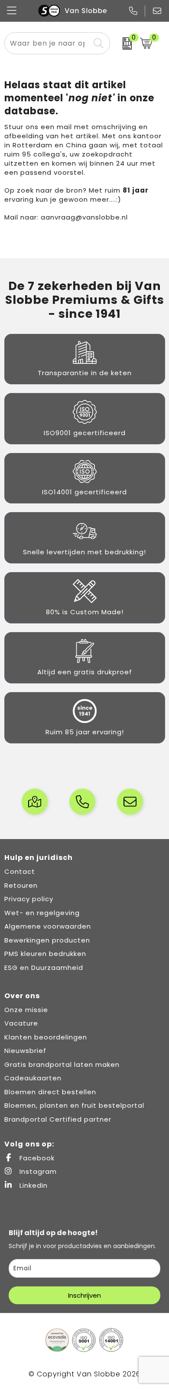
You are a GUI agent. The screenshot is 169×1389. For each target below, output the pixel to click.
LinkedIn (32, 1185)
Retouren (21, 885)
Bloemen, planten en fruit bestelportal (74, 1105)
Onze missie (26, 1009)
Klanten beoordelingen (45, 1037)
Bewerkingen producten (47, 940)
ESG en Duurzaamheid (43, 967)
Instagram (37, 1171)
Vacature (21, 1023)
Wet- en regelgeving (42, 912)
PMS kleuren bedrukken (45, 953)
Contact (19, 871)
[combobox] (47, 43)
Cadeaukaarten (33, 1078)
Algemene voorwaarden (47, 926)
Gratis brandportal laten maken (62, 1064)
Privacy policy (28, 898)
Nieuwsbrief (25, 1050)
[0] (122, 43)
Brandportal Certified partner (57, 1119)
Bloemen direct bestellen (50, 1091)
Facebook (36, 1157)
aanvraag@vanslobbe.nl (84, 217)
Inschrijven (84, 1295)
